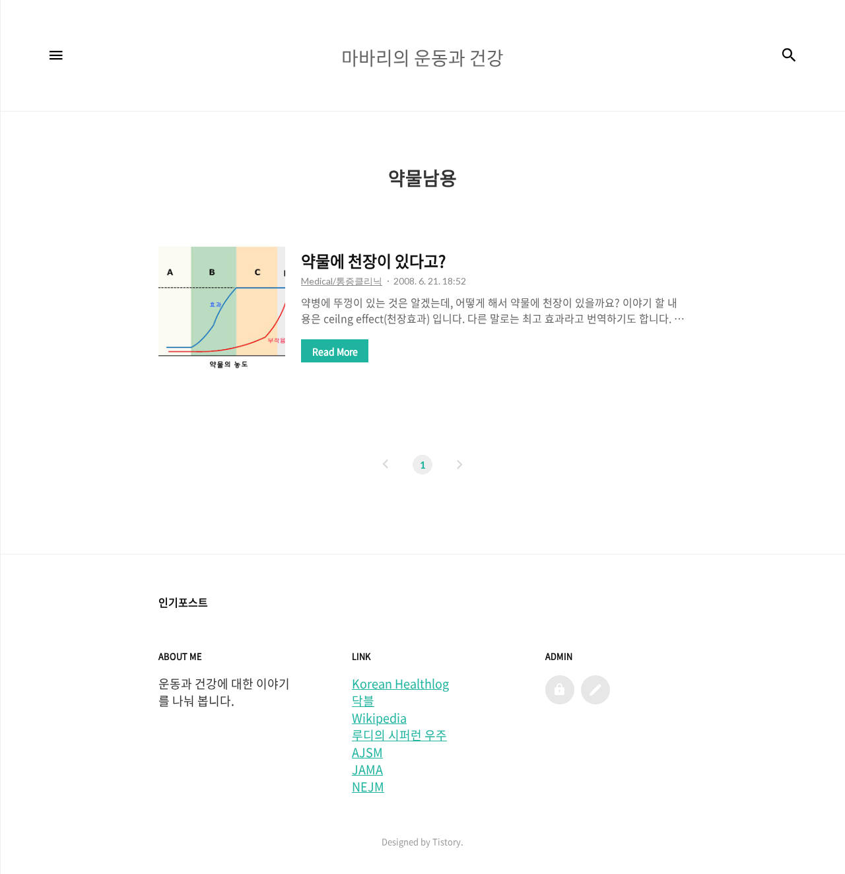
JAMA (367, 769)
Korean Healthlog (400, 683)
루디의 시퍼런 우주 (399, 735)
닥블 (363, 701)
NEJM (368, 786)
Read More (335, 351)
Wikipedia (379, 718)
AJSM (367, 752)
